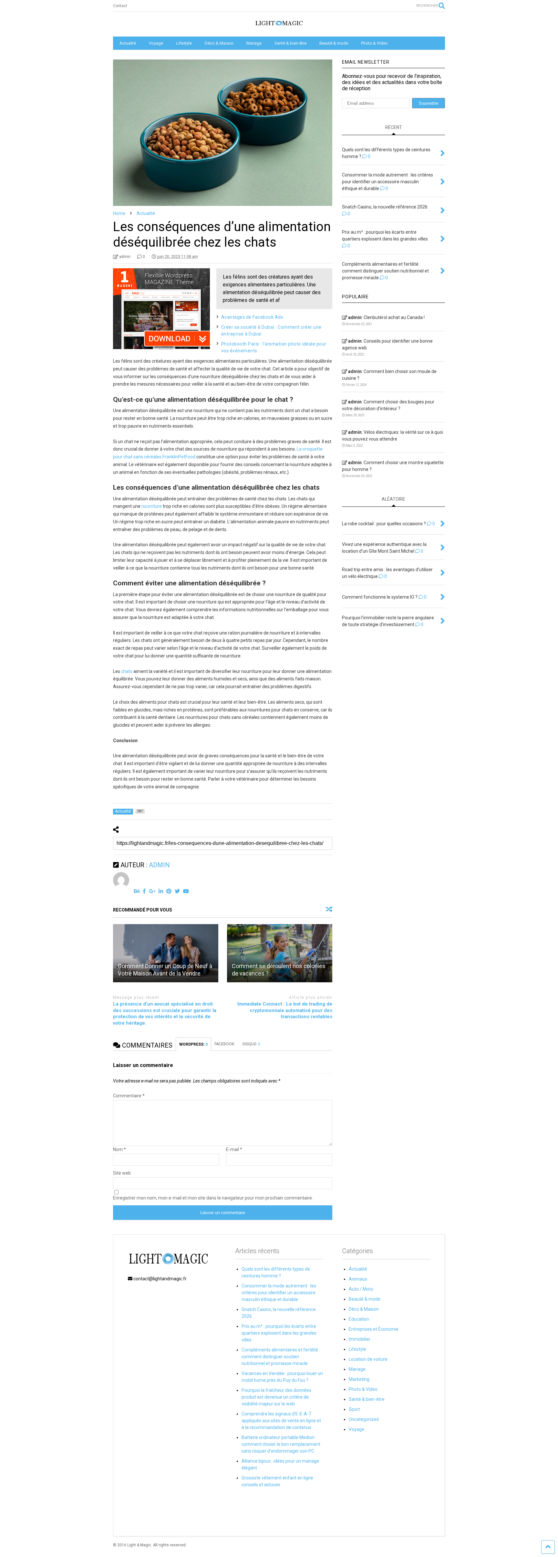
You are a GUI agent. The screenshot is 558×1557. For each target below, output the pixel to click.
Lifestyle (184, 43)
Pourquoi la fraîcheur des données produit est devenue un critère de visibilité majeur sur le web (276, 1397)
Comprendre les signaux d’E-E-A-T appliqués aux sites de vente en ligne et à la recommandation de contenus (281, 1420)
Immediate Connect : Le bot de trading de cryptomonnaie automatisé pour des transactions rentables (284, 1010)
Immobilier (359, 1339)
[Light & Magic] (279, 25)
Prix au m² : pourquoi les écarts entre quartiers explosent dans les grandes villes (279, 1333)
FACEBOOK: (225, 1044)
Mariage (254, 43)
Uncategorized (364, 1419)
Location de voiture (368, 1359)
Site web (122, 1173)
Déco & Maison (219, 43)
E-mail (234, 1149)
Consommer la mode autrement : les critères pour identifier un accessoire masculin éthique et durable (279, 1292)
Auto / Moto (361, 1289)
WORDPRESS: (193, 1044)
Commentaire (129, 1095)
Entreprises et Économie (373, 1329)
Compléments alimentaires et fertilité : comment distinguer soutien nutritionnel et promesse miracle (281, 1356)
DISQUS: (251, 1044)
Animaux (358, 1279)
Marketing (359, 1379)
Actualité (127, 43)
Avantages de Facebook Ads (252, 317)
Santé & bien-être (290, 43)
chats (126, 671)
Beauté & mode (333, 43)
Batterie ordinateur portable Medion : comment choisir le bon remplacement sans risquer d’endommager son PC (281, 1444)
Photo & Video (374, 43)
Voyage (156, 43)
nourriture (151, 506)
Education (359, 1319)
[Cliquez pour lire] (165, 953)
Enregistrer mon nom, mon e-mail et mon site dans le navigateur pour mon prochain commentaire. (213, 1197)
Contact (120, 6)
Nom (119, 1149)
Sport (354, 1409)
